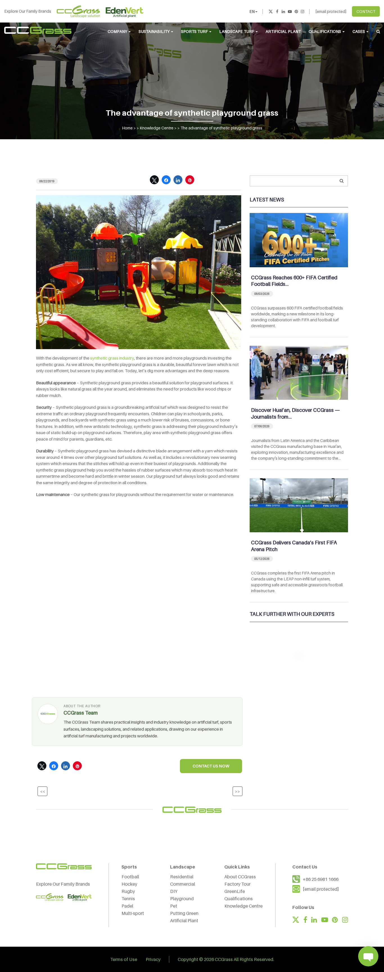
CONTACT (365, 11)
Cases (359, 31)
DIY (173, 891)
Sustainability (154, 31)
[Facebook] (277, 11)
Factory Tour (237, 884)
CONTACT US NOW (211, 766)
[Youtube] (290, 11)
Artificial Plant (283, 31)
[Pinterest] (296, 11)
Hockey (129, 884)
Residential (181, 876)
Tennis (128, 898)
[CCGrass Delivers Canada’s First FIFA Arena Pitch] (299, 504)
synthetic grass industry (112, 357)
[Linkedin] (283, 11)
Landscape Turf (237, 31)
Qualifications (325, 31)
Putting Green (184, 913)
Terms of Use (123, 959)
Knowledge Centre (243, 906)
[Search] (341, 180)
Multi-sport (132, 913)
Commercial (182, 884)
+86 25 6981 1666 (320, 879)
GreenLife (234, 891)
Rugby (128, 891)
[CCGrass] (38, 30)
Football (130, 876)
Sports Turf (195, 31)
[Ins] (302, 11)
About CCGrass (240, 876)
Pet (173, 906)
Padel (127, 906)
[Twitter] (271, 11)
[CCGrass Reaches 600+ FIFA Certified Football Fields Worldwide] (299, 239)
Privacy (153, 959)
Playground (182, 898)
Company (118, 31)
